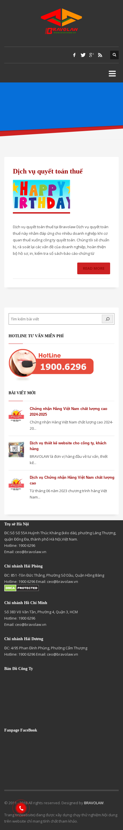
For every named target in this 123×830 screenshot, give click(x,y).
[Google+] (91, 55)
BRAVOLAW (94, 802)
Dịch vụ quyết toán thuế (48, 171)
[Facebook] (74, 55)
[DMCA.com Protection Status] (21, 587)
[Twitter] (83, 55)
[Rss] (100, 55)
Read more (93, 268)
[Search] (107, 319)
